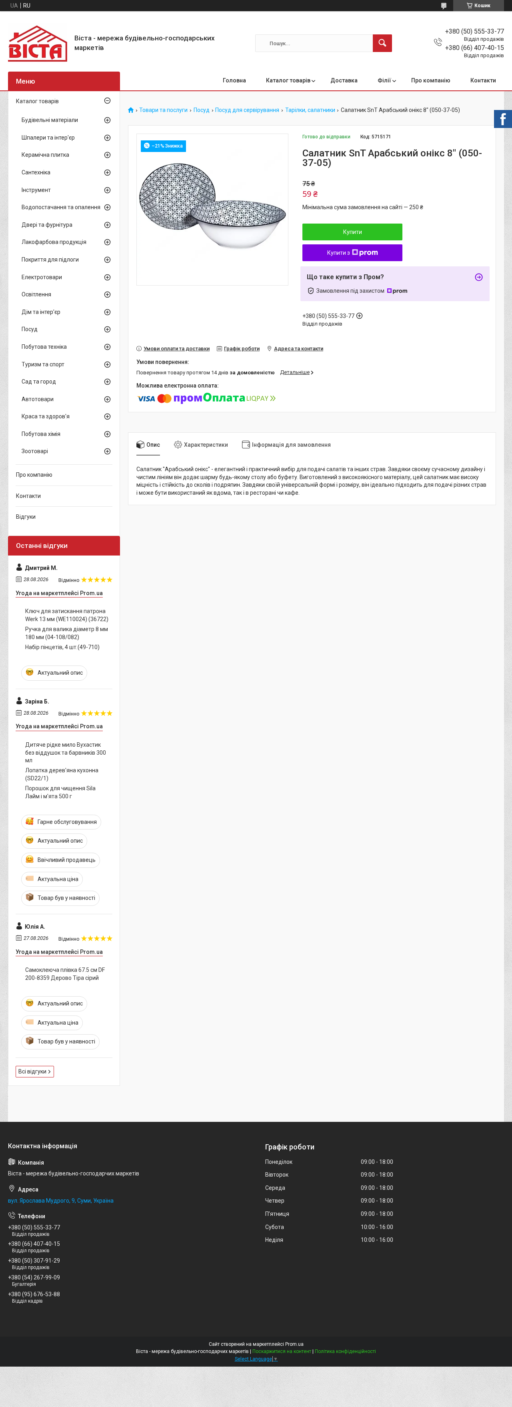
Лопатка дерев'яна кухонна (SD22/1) (61, 774)
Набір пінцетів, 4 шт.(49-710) (62, 647)
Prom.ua (294, 1344)
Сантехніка (36, 172)
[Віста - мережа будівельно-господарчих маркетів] (38, 43)
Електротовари (42, 277)
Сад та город (39, 381)
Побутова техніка (44, 347)
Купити (352, 232)
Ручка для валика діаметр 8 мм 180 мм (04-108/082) (66, 633)
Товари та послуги (163, 110)
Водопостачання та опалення (61, 207)
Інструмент (36, 190)
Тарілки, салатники (310, 110)
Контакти (483, 80)
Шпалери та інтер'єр (48, 137)
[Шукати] (382, 43)
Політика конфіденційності (345, 1351)
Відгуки (26, 517)
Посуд (202, 110)
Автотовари (38, 399)
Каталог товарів (288, 80)
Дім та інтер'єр (41, 312)
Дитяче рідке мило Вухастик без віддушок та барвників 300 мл (65, 752)
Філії (384, 80)
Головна (234, 80)
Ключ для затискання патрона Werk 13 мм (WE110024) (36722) (66, 615)
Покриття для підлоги (50, 259)
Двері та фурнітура (47, 225)
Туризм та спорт (43, 364)
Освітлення (36, 294)
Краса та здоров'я (46, 416)
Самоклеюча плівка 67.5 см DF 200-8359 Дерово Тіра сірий (65, 974)
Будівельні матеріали (50, 120)
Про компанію (430, 80)
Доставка (344, 80)
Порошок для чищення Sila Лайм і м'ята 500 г (60, 792)
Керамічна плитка (45, 155)
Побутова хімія (41, 434)
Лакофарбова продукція (54, 242)
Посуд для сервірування (247, 110)
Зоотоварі (35, 451)
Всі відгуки (32, 1071)
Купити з (338, 253)
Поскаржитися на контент (281, 1351)
